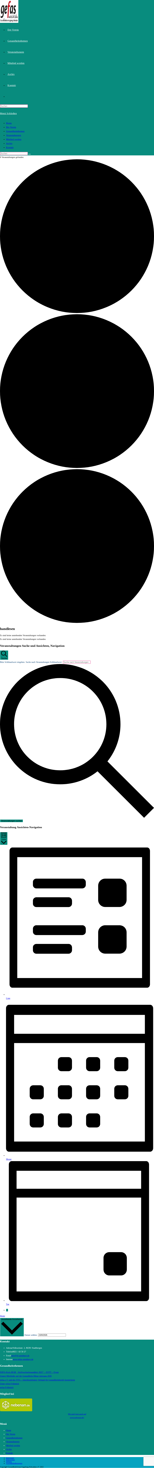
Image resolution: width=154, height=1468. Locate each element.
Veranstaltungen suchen (11, 821)
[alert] (77, 635)
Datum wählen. (31, 1335)
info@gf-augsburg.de (20, 1355)
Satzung (9, 1461)
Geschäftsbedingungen (14, 1463)
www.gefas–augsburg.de (23, 1359)
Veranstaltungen (13, 135)
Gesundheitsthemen (15, 131)
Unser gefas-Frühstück (9, 1384)
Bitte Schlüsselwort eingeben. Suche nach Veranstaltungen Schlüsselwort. (31, 662)
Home (9, 123)
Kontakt (10, 147)
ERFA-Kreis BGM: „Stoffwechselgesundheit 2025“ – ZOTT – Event (29, 1372)
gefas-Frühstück (7, 1387)
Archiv (9, 143)
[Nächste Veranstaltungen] (7, 1310)
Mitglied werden (13, 139)
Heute (2, 1316)
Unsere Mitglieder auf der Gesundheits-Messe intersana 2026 (26, 1376)
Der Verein (11, 127)
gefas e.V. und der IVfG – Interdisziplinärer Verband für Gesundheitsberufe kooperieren (37, 1380)
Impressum (10, 1458)
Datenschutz (10, 1460)
